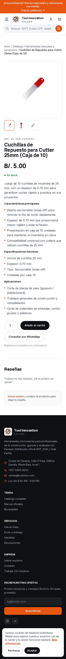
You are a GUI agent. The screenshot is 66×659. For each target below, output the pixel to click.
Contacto (9, 565)
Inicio (7, 46)
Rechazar (14, 650)
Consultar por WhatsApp (24, 336)
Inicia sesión (16, 396)
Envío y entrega (13, 532)
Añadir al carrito (35, 325)
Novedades (11, 509)
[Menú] (7, 19)
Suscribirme (33, 610)
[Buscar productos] (58, 28)
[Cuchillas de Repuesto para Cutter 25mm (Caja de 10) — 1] (9, 125)
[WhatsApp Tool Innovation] (15, 621)
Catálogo (17, 46)
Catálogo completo (15, 498)
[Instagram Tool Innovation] (7, 621)
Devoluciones (12, 542)
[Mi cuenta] (51, 19)
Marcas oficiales (13, 504)
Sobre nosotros (13, 560)
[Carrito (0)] (59, 19)
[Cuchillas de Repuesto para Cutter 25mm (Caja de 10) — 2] (21, 125)
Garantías (9, 537)
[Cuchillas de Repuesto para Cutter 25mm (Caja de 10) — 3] (33, 125)
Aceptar (32, 650)
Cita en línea (11, 527)
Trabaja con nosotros (16, 571)
